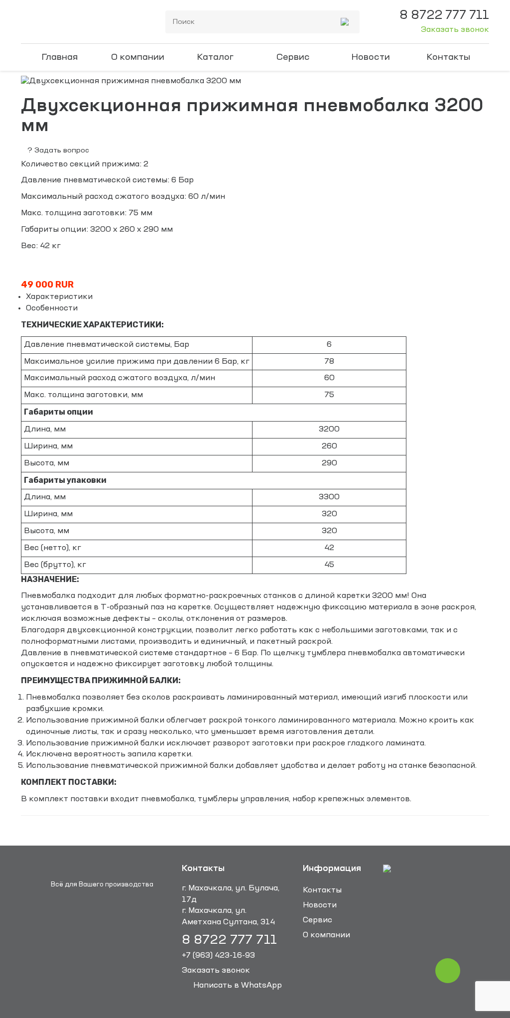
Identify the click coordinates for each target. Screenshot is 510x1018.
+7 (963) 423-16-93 (218, 956)
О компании (137, 57)
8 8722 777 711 (229, 940)
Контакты (448, 57)
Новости (370, 57)
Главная (59, 57)
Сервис (293, 57)
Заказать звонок (455, 30)
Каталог (215, 57)
